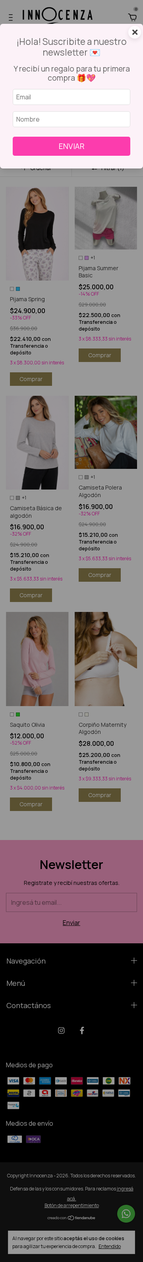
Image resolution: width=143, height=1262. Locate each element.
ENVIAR (72, 146)
